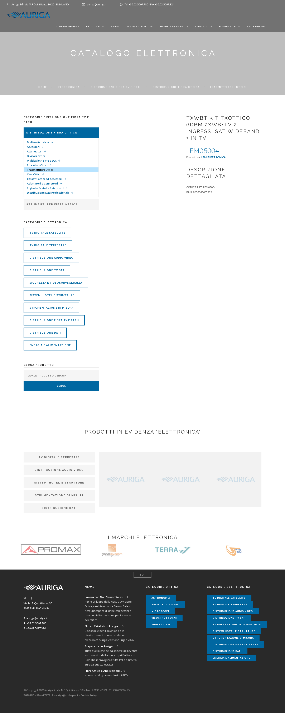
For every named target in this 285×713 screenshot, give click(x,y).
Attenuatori (34, 151)
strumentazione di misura (51, 307)
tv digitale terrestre (47, 245)
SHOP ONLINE (256, 26)
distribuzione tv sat (46, 270)
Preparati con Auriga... (100, 646)
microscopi (160, 611)
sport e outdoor (165, 604)
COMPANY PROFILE (67, 26)
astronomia (160, 598)
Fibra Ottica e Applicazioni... (103, 671)
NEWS (115, 26)
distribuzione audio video (51, 257)
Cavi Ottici (33, 174)
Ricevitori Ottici (37, 165)
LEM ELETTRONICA (213, 157)
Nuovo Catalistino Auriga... (102, 626)
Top (143, 574)
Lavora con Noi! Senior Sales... (104, 597)
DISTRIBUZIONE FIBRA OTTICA (176, 87)
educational (161, 624)
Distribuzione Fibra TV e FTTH (116, 87)
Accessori (33, 147)
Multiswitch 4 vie (38, 142)
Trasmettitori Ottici (40, 170)
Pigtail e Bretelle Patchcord (45, 188)
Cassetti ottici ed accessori (44, 179)
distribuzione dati (45, 332)
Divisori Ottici (36, 156)
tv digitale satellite (47, 232)
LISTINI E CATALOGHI (140, 26)
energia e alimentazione (50, 345)
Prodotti (93, 26)
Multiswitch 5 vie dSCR (42, 160)
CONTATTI (202, 26)
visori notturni (164, 618)
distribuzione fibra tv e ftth (54, 320)
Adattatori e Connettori (42, 183)
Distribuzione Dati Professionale (48, 192)
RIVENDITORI (227, 26)
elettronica (68, 87)
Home (42, 87)
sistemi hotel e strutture (51, 295)
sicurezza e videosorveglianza (55, 282)
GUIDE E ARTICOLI (172, 26)
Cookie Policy (89, 695)
